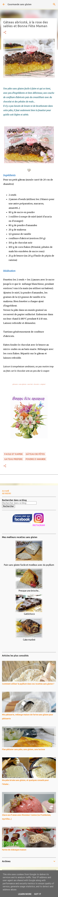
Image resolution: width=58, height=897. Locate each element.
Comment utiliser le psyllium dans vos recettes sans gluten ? (28, 684)
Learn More (24, 894)
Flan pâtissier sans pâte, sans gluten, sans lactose (23, 749)
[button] (4, 32)
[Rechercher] (54, 4)
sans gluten (22, 384)
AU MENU (6, 493)
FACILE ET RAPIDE (13, 454)
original (42, 384)
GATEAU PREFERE (13, 459)
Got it (37, 894)
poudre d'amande (36, 459)
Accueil (5, 491)
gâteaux (15, 384)
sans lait (30, 384)
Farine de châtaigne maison (14, 850)
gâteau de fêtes (35, 454)
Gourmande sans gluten (19, 4)
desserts (36, 384)
